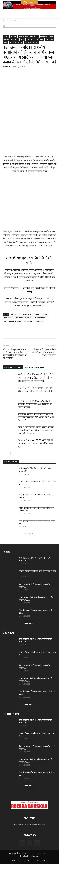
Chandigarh (34, 36)
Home (5, 20)
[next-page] (9, 453)
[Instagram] (29, 843)
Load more (28, 534)
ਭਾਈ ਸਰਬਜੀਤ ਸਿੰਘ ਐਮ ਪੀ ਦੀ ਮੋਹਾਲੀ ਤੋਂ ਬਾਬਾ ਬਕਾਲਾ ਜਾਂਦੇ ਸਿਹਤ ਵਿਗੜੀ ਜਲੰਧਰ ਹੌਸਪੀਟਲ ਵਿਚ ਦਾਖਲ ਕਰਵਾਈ (35, 377)
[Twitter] (24, 333)
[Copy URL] (30, 333)
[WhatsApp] (5, 333)
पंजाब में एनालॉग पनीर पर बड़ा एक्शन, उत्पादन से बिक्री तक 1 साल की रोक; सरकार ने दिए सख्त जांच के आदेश (36, 430)
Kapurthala (49, 39)
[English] (7, 143)
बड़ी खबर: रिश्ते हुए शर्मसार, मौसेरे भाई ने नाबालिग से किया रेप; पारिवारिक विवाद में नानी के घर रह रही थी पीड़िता (15, 353)
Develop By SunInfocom (29, 856)
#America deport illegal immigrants (35, 314)
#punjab (39, 321)
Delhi (51, 36)
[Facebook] (12, 333)
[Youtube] (37, 843)
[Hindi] (12, 143)
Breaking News (23, 36)
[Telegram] (18, 333)
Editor (7, 67)
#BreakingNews (41, 318)
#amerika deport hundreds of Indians (18, 318)
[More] (37, 333)
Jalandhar (40, 39)
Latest (5, 42)
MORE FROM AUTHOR (34, 367)
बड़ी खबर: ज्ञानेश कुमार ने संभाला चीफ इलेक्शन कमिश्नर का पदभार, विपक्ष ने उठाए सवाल (44, 352)
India (22, 39)
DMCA (45, 853)
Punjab (35, 42)
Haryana (6, 39)
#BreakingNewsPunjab (12, 321)
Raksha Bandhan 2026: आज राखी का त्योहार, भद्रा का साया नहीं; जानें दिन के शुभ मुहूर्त (35, 443)
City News (43, 36)
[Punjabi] (18, 143)
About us (25, 853)
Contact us (36, 853)
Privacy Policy (14, 853)
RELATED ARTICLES (13, 367)
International (30, 39)
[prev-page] (4, 453)
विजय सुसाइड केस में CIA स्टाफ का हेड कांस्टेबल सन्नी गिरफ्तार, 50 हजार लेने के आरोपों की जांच (35, 404)
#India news (28, 321)
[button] (4, 14)
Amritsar (13, 36)
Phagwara (28, 42)
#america (14, 314)
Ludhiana (13, 42)
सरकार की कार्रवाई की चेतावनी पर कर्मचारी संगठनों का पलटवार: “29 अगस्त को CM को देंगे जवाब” (36, 417)
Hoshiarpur (15, 39)
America (14, 20)
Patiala (20, 42)
